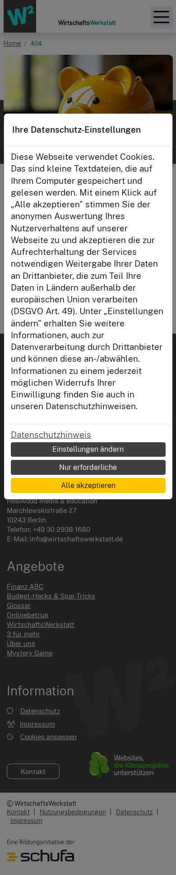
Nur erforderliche (88, 467)
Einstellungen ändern (88, 449)
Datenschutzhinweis (51, 435)
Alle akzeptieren (88, 485)
